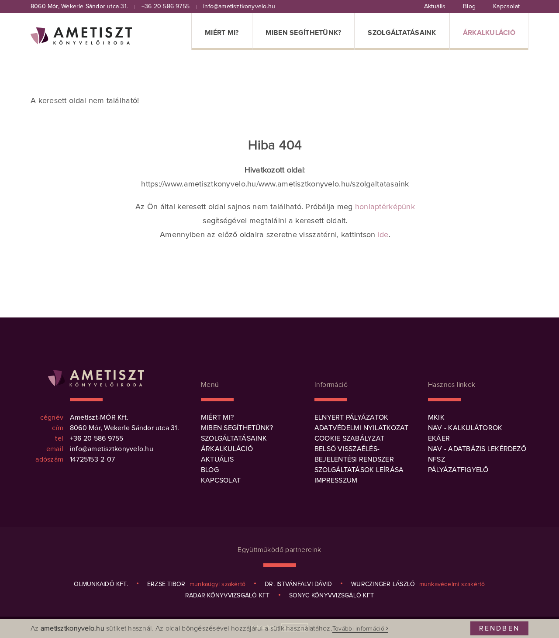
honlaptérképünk (385, 207)
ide (383, 235)
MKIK (436, 417)
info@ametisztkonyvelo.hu (239, 6)
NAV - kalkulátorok (465, 427)
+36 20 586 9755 (165, 6)
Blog (210, 469)
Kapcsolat (221, 480)
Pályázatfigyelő (458, 469)
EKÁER (439, 438)
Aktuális (217, 459)
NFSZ (436, 459)
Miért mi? (217, 417)
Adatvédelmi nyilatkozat (361, 427)
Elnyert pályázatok (351, 417)
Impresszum (335, 480)
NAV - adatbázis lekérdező (477, 448)
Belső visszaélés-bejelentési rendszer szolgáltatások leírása (359, 459)
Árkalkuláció (227, 448)
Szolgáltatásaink (234, 438)
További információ (359, 629)
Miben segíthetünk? (237, 427)
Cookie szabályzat (349, 438)
